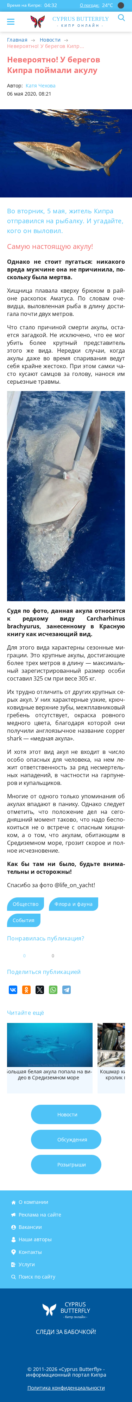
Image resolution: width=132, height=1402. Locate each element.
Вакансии (30, 1227)
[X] (40, 990)
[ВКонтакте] (13, 990)
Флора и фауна (74, 904)
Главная (17, 39)
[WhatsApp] (53, 990)
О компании (33, 1202)
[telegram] (75, 1346)
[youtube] (106, 1346)
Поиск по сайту (37, 1277)
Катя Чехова (40, 85)
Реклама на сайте (40, 1214)
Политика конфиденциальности (66, 1388)
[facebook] (26, 1346)
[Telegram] (67, 990)
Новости (50, 39)
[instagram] (42, 1346)
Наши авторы (35, 1239)
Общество (25, 904)
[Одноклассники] (26, 990)
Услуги (27, 1264)
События (24, 920)
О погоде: (89, 5)
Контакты (30, 1252)
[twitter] (59, 1346)
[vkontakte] (91, 1346)
